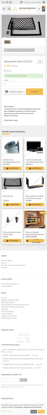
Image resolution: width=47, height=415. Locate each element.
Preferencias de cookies (9, 318)
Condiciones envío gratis (9, 316)
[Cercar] (9, 9)
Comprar (34, 92)
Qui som (4, 263)
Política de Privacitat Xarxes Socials (12, 307)
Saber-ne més (6, 411)
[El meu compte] (39, 9)
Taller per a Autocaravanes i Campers (13, 265)
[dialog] (23, 409)
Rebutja (33, 412)
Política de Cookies (7, 311)
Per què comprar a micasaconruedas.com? (15, 305)
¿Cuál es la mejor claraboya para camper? (16, 355)
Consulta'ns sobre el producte (20, 50)
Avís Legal (4, 309)
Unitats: (6, 80)
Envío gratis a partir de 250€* (33, 2)
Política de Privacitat (7, 302)
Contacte (4, 267)
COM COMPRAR (6, 261)
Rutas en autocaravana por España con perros (18, 368)
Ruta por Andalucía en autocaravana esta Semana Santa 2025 (23, 359)
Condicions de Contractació (10, 300)
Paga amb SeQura (7, 314)
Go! (23, 380)
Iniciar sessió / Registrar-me (10, 284)
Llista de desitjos (6, 286)
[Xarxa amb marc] (7, 42)
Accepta (41, 412)
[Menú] (4, 9)
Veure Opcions (36, 240)
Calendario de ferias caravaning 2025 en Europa (18, 364)
